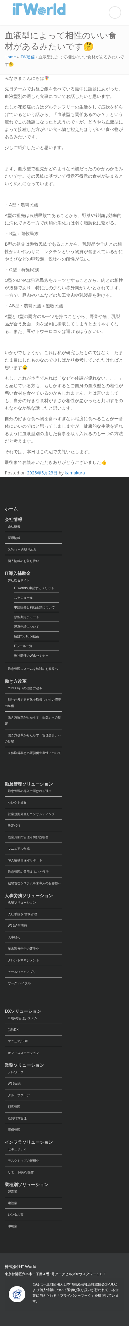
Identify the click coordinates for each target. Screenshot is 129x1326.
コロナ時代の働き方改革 (23, 688)
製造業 (11, 1191)
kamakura (75, 473)
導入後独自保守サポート (23, 860)
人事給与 (12, 937)
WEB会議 (13, 1083)
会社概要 (12, 526)
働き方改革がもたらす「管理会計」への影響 (33, 738)
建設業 (11, 1203)
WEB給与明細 (16, 925)
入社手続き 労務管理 (21, 914)
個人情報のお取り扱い (22, 561)
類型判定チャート (26, 617)
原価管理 (12, 1129)
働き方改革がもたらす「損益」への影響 (33, 720)
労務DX (11, 1029)
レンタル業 (14, 1214)
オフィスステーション (22, 1052)
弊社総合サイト (17, 580)
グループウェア (17, 1095)
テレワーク (14, 1072)
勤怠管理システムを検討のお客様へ (31, 668)
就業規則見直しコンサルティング (30, 814)
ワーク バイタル (18, 983)
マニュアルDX (16, 1041)
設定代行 (12, 825)
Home (10, 57)
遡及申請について (26, 626)
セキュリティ (16, 1149)
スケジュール (23, 597)
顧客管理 (12, 1106)
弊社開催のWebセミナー (31, 655)
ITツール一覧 (23, 646)
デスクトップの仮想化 (22, 1160)
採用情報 (12, 538)
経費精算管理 (16, 1118)
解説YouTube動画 (26, 636)
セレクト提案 (16, 802)
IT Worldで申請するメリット (34, 588)
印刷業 (11, 1226)
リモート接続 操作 (19, 1172)
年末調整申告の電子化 (22, 948)
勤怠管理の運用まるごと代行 (27, 871)
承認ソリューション (20, 902)
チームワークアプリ (20, 971)
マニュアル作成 (17, 848)
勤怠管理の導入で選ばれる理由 (28, 791)
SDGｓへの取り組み (21, 549)
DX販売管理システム (21, 1018)
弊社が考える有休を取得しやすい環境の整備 (33, 702)
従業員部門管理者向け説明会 (27, 837)
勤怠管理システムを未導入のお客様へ (33, 883)
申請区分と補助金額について (34, 607)
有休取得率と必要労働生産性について (33, 753)
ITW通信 (27, 57)
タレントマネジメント (22, 960)
